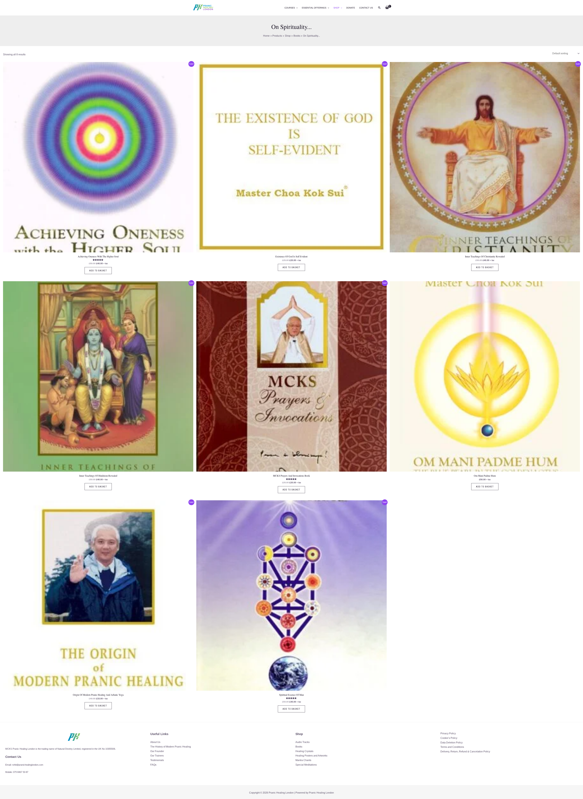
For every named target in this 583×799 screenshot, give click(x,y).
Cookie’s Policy (448, 738)
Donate (350, 8)
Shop (336, 8)
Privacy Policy (448, 733)
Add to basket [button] (98, 270)
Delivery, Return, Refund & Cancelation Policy (465, 751)
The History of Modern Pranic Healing (170, 746)
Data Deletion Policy (451, 742)
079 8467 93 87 (20, 772)
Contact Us (366, 8)
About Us (155, 742)
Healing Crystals (304, 751)
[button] (296, 8)
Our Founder (157, 751)
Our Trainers (157, 755)
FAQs (153, 764)
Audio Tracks (302, 742)
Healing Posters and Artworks (311, 755)
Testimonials (157, 760)
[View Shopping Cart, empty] (387, 8)
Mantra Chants (303, 760)
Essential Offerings (314, 8)
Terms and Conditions (452, 747)
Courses (290, 8)
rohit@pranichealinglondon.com (27, 764)
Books (298, 746)
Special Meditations (306, 764)
